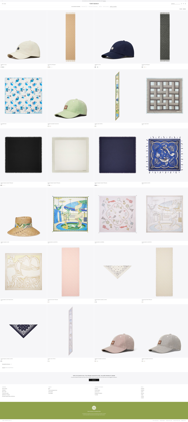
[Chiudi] (186, 408)
